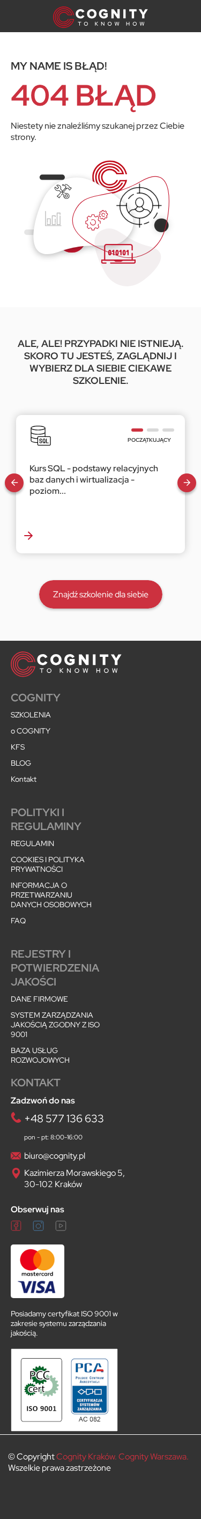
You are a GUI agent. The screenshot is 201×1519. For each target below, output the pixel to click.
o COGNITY (30, 731)
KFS (18, 747)
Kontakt (23, 779)
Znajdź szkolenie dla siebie (100, 594)
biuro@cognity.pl (54, 1155)
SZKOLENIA (31, 715)
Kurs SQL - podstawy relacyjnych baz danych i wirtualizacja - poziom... (93, 480)
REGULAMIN (32, 843)
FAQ (18, 920)
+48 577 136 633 (64, 1118)
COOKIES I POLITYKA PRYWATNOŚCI (48, 864)
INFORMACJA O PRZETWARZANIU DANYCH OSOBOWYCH (51, 894)
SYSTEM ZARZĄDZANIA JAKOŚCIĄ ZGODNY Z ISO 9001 (55, 1024)
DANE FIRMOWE (39, 999)
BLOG (21, 763)
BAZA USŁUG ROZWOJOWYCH (40, 1055)
